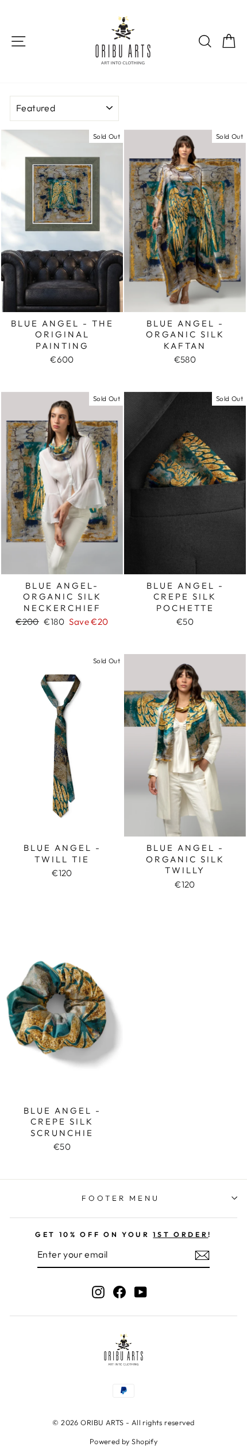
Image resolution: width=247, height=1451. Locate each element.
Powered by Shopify (123, 1441)
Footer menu (121, 1198)
